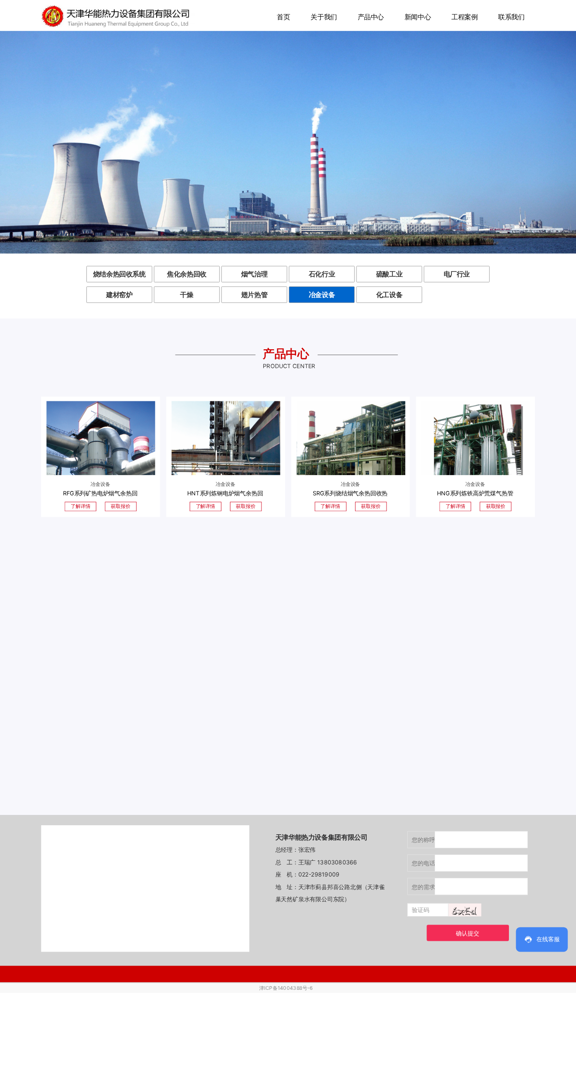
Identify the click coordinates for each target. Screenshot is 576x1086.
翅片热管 (254, 294)
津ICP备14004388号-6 (285, 988)
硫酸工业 (389, 274)
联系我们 (511, 17)
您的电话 (423, 863)
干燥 (186, 294)
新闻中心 (418, 17)
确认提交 (467, 933)
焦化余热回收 (187, 274)
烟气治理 (254, 274)
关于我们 (323, 17)
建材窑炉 (119, 294)
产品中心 (371, 17)
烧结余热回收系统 (119, 274)
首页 (283, 17)
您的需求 (423, 886)
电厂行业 (457, 274)
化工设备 (389, 294)
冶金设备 (322, 294)
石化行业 (322, 274)
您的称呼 (423, 839)
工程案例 (464, 17)
